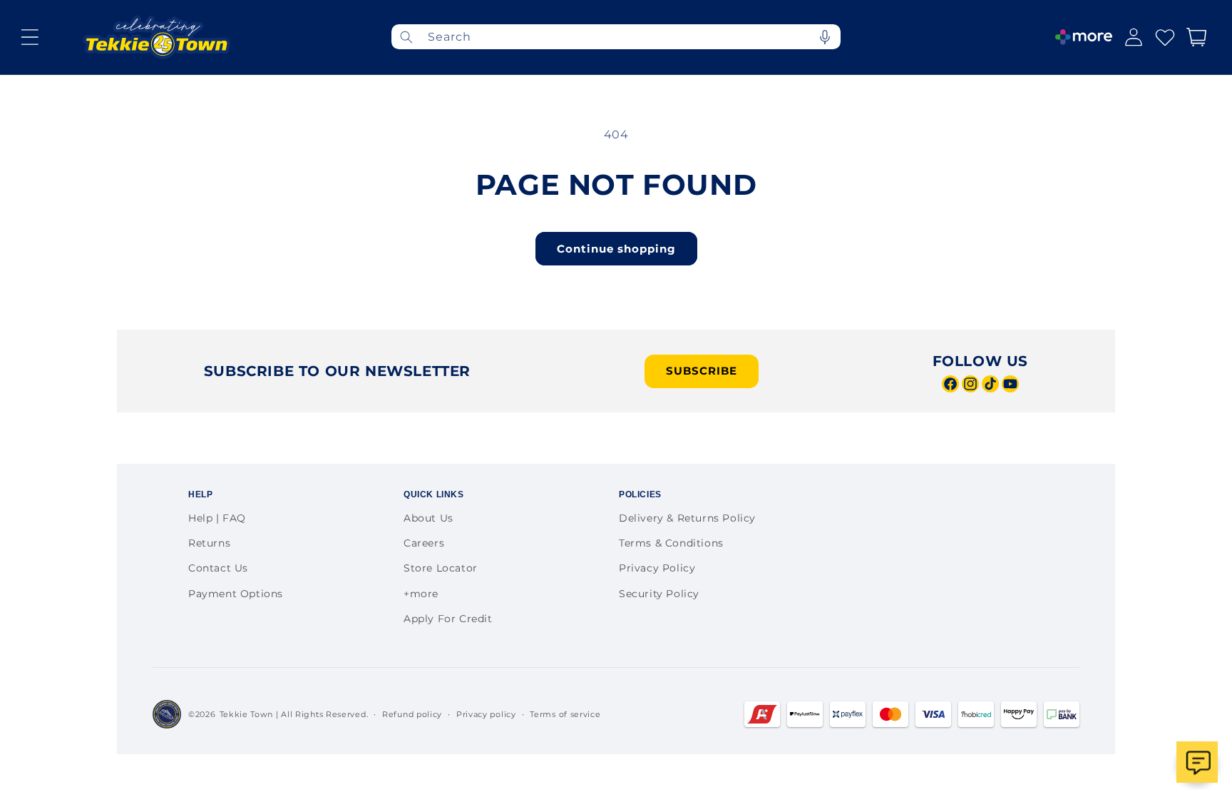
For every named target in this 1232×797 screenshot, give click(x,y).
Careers (424, 543)
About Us (428, 518)
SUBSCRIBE (701, 370)
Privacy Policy (657, 568)
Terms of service (565, 714)
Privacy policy (486, 714)
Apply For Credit (448, 618)
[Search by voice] (825, 36)
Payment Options (235, 593)
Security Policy (659, 593)
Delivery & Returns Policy (687, 518)
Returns (209, 543)
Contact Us (218, 568)
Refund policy (412, 714)
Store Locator (441, 568)
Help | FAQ (217, 518)
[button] (30, 37)
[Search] (406, 36)
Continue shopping (616, 248)
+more (421, 593)
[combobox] (616, 36)
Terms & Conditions (671, 543)
